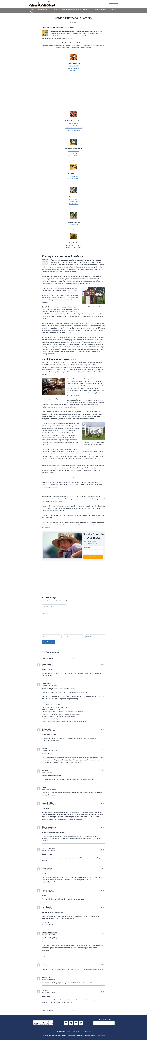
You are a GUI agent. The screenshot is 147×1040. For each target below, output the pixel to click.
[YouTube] (66, 1023)
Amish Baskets (73, 125)
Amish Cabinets (73, 155)
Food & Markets (97, 45)
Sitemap (75, 1031)
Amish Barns (73, 70)
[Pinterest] (81, 1023)
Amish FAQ (56, 9)
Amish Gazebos (73, 68)
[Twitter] (76, 1023)
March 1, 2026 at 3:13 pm (48, 772)
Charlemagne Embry (49, 827)
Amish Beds (73, 153)
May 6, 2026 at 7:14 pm (48, 891)
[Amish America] (42, 4)
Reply (102, 664)
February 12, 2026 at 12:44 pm (50, 666)
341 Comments (73, 22)
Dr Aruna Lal (46, 729)
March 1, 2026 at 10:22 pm (49, 789)
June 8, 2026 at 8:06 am (48, 979)
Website (89, 636)
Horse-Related (86, 47)
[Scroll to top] (143, 1033)
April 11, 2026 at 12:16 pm (48, 829)
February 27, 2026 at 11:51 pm (49, 750)
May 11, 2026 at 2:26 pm (48, 934)
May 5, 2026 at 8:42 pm (48, 870)
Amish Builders (73, 201)
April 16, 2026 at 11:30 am (48, 850)
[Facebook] (71, 1023)
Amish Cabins (73, 204)
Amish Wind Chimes (73, 130)
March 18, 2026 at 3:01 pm (49, 805)
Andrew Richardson (49, 933)
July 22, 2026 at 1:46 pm (48, 992)
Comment (46, 613)
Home (32, 9)
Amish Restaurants (73, 178)
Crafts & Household (64, 45)
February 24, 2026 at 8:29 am (49, 731)
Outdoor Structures (50, 45)
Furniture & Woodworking (81, 45)
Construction (60, 47)
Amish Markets (73, 176)
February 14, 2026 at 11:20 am (49, 685)
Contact (68, 1031)
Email (66, 636)
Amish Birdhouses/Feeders (73, 128)
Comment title (47, 606)
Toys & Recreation (73, 47)
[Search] (112, 1023)
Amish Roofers (73, 199)
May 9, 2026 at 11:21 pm (48, 909)
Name (45, 636)
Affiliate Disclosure (84, 1031)
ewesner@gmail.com (51, 487)
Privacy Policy (61, 1031)
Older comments (47, 658)
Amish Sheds (73, 66)
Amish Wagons (73, 224)
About (32, 12)
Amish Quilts (73, 123)
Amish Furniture (73, 151)
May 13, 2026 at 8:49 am (48, 966)
